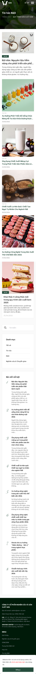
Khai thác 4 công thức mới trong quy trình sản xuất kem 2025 (17, 299)
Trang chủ (6, 17)
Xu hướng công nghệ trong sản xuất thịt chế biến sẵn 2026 (18, 253)
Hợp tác (4, 649)
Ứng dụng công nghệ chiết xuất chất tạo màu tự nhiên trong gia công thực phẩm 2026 (20, 518)
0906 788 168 (19, 614)
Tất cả (8, 345)
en (28, 3)
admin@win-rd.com (18, 610)
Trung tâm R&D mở (8, 646)
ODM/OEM (5, 642)
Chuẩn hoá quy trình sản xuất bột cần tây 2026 (20, 570)
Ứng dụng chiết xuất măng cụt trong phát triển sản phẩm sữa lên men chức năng (17, 164)
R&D (7, 356)
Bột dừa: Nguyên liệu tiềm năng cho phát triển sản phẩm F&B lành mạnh (18, 63)
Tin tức (5, 56)
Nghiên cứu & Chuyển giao (16, 361)
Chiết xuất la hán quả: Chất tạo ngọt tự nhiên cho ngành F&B (16, 207)
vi (25, 3)
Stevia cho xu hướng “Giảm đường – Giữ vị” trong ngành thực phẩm (20, 546)
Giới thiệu (5, 635)
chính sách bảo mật (18, 662)
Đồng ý (18, 670)
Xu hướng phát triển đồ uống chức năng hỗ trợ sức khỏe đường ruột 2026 (17, 118)
